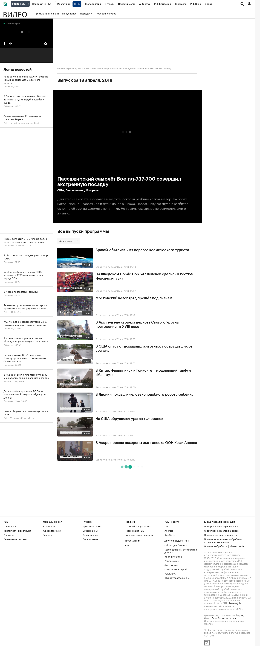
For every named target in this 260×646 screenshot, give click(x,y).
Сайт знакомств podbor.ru (178, 569)
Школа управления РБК (177, 577)
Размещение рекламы (15, 539)
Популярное (69, 13)
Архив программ (92, 526)
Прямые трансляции (46, 13)
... (217, 3)
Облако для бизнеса (175, 545)
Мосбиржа (237, 615)
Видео (15, 13)
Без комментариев (87, 68)
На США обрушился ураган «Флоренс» (129, 419)
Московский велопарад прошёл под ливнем (134, 298)
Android (168, 530)
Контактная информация (17, 530)
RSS (127, 545)
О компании (10, 526)
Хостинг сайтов (173, 556)
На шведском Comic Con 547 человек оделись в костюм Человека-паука (144, 276)
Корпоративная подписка (139, 534)
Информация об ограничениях (221, 526)
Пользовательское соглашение (221, 534)
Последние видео (106, 13)
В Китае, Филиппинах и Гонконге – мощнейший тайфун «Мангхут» (143, 373)
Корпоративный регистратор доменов (180, 551)
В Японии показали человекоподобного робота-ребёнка (144, 394)
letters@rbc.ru (237, 603)
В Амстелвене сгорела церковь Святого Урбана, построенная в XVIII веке (138, 324)
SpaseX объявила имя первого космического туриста (142, 250)
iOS (166, 526)
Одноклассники (52, 530)
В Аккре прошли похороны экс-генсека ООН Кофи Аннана (146, 443)
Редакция (9, 534)
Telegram (48, 534)
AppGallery (170, 534)
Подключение (90, 539)
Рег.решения (171, 560)
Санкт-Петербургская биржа (220, 618)
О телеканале (90, 534)
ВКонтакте (49, 526)
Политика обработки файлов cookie (224, 546)
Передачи (86, 13)
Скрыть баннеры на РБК (138, 526)
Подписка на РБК (134, 530)
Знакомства (171, 565)
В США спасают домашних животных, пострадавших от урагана (144, 348)
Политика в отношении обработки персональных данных (223, 540)
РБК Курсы (170, 573)
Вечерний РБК (90, 530)
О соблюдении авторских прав (221, 530)
